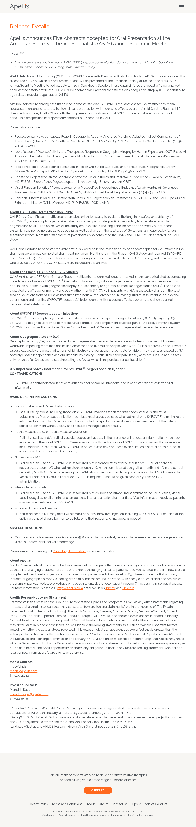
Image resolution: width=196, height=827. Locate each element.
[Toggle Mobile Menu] (181, 6)
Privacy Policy (38, 804)
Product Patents (96, 804)
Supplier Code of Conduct (149, 804)
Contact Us (119, 804)
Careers (98, 790)
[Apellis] (19, 7)
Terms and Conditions (66, 804)
